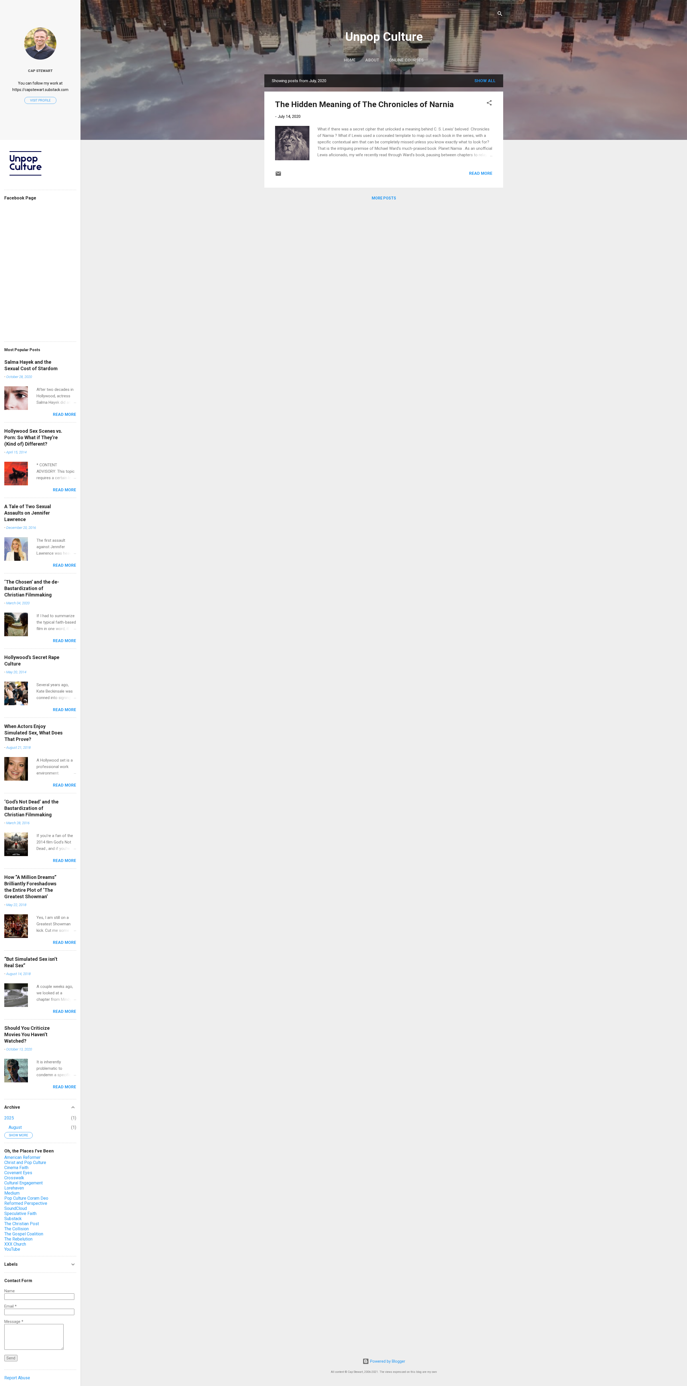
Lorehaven (14, 1188)
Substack (13, 1218)
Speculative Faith (20, 1213)
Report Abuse (17, 1377)
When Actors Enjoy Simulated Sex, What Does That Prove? (33, 732)
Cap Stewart (40, 70)
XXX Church (15, 1244)
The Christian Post (21, 1223)
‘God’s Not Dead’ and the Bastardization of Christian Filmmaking (31, 808)
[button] (489, 104)
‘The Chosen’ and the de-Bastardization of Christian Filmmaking (31, 588)
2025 (9, 1118)
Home (350, 60)
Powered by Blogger (387, 1361)
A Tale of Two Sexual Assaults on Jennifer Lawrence (27, 513)
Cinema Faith (16, 1167)
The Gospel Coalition (23, 1233)
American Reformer (22, 1157)
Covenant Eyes (18, 1172)
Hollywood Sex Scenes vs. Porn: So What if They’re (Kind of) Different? (33, 437)
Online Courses (406, 60)
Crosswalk (14, 1177)
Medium (12, 1193)
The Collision (16, 1228)
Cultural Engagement (23, 1182)
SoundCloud (15, 1208)
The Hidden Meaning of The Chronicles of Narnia (364, 104)
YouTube (12, 1249)
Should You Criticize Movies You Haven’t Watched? (27, 1034)
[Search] (500, 14)
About (372, 60)
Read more (480, 173)
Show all (485, 80)
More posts (384, 198)
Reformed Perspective (25, 1203)
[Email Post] (278, 175)
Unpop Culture (384, 37)
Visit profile (40, 100)
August (15, 1127)
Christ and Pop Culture (25, 1162)
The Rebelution (18, 1239)
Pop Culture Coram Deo (26, 1198)
